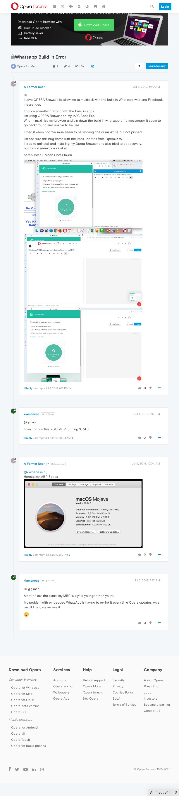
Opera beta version (25, 706)
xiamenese (31, 414)
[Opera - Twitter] (17, 769)
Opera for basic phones (28, 745)
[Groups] (87, 6)
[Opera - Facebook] (10, 769)
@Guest (49, 414)
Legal (118, 669)
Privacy (118, 686)
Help (87, 669)
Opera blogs (92, 686)
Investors (150, 698)
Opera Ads (61, 698)
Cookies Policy (123, 692)
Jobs (147, 692)
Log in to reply (157, 65)
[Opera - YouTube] (25, 769)
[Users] (79, 6)
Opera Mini (19, 733)
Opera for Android (24, 727)
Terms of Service (125, 704)
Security (119, 680)
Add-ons (59, 680)
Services (61, 669)
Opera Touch (20, 739)
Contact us (152, 710)
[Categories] (54, 6)
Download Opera (96, 25)
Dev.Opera (91, 698)
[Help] (104, 6)
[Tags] (71, 6)
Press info (151, 686)
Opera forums (93, 692)
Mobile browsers (20, 720)
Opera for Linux (22, 700)
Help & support (94, 680)
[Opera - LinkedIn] (34, 769)
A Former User (34, 87)
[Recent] (63, 6)
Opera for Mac (26, 66)
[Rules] (95, 6)
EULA (116, 698)
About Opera (153, 680)
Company (153, 669)
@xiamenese (57, 464)
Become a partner (157, 704)
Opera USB (19, 712)
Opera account (64, 686)
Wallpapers (61, 692)
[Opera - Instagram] (42, 769)
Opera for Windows (25, 687)
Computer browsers (22, 680)
